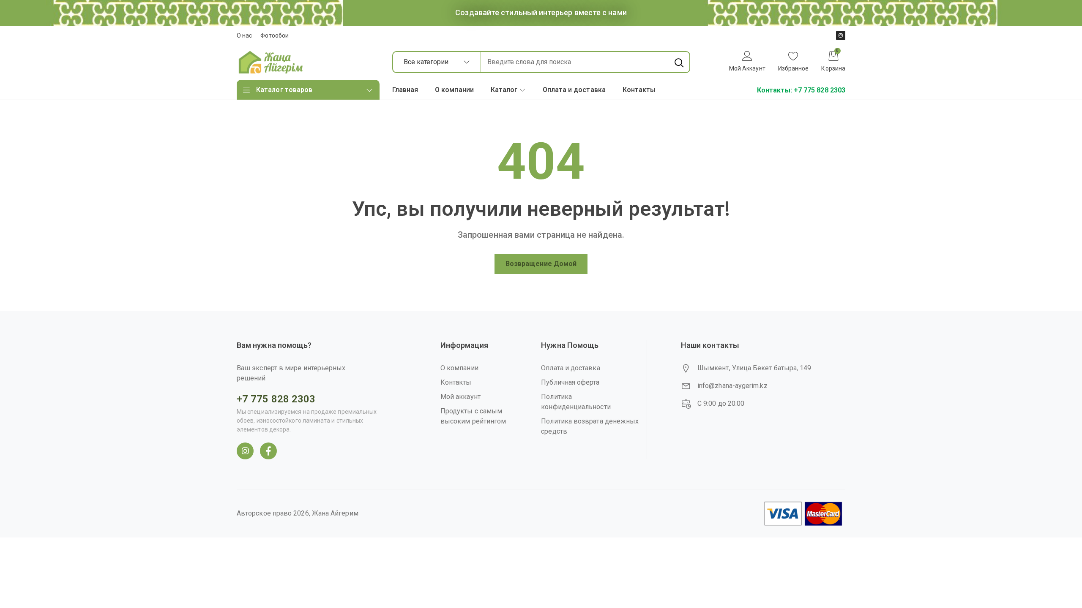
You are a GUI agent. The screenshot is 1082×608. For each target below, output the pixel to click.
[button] (793, 62)
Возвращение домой (541, 264)
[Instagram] (840, 35)
